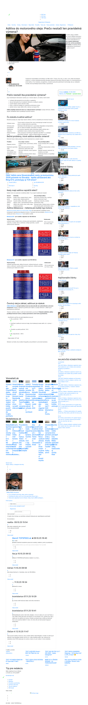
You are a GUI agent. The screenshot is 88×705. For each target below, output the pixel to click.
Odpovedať (10, 535)
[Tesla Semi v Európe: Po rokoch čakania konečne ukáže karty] (63, 116)
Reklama (11, 681)
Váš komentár (10, 514)
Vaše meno (13, 504)
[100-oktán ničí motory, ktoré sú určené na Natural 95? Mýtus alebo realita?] (63, 233)
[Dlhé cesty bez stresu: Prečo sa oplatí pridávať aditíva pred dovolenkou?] (63, 264)
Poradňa (37, 25)
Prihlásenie (47, 22)
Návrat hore (9, 463)
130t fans (43, 17)
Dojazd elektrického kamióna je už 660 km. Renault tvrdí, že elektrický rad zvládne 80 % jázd (69, 134)
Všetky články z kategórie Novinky (15, 464)
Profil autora (9, 500)
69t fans (43, 14)
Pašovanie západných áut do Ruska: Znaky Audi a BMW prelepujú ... (26, 498)
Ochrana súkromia (13, 684)
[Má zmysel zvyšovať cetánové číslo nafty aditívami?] (63, 187)
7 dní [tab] (62, 280)
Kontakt (11, 679)
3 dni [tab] (59, 280)
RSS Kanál (11, 688)
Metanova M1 (48, 212)
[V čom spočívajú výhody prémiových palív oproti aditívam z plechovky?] (63, 171)
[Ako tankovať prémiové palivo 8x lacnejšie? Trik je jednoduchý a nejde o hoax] (63, 217)
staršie (62, 362)
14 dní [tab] (64, 280)
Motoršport (25, 25)
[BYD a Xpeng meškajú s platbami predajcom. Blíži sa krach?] (63, 346)
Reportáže (31, 25)
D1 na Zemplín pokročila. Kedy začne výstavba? (21, 494)
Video (9, 25)
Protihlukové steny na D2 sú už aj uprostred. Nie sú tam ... (24, 496)
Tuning (18, 25)
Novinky (14, 25)
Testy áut (43, 25)
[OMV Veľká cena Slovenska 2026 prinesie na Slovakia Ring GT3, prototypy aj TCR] (20, 164)
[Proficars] (34, 693)
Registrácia (41, 22)
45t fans (43, 16)
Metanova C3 (19, 213)
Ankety (57, 25)
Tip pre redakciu (13, 686)
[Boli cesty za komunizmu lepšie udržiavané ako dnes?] (45, 164)
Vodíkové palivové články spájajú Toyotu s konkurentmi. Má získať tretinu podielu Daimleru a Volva (69, 108)
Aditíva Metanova (11, 306)
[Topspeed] (14, 693)
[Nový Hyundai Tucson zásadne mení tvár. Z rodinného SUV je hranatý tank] (63, 315)
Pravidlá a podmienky (14, 683)
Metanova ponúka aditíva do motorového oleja (19, 210)
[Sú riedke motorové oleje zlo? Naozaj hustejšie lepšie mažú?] (63, 248)
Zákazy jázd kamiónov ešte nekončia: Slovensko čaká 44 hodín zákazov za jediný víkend (69, 160)
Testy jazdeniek (50, 25)
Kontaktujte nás (10, 675)
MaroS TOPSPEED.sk (22, 538)
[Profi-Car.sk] (70, 99)
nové (59, 362)
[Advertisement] (31, 362)
